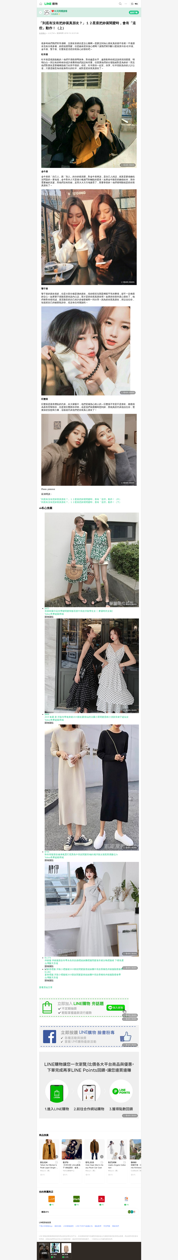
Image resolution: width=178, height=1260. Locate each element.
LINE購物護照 (68, 1226)
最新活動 (58, 1226)
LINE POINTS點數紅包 (84, 1226)
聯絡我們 (115, 1226)
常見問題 (106, 1226)
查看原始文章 (45, 987)
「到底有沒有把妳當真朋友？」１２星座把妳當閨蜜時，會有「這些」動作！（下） (80, 502)
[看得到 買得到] (89, 39)
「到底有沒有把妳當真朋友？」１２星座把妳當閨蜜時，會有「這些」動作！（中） (80, 499)
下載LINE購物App (45, 1226)
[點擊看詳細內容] (49, 1149)
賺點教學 (98, 1226)
